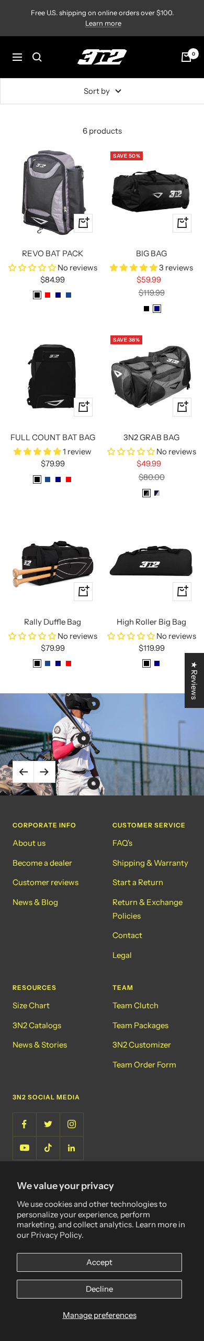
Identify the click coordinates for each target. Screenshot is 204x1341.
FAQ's (122, 843)
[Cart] (186, 57)
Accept (99, 1262)
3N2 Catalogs (37, 1025)
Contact (127, 935)
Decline (99, 1289)
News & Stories (40, 1045)
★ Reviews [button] (194, 680)
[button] (33, 267)
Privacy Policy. (57, 1235)
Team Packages (140, 1025)
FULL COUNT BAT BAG (52, 437)
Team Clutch (135, 1005)
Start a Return (137, 882)
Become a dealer (42, 863)
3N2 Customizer (141, 1045)
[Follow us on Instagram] (71, 1124)
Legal (122, 955)
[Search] (37, 57)
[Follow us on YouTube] (24, 1148)
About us (29, 843)
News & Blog (35, 902)
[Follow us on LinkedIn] (71, 1148)
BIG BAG (151, 253)
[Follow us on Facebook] (24, 1124)
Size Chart (31, 1005)
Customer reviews (45, 882)
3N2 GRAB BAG (151, 437)
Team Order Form (144, 1065)
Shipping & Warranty (150, 863)
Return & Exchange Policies (147, 909)
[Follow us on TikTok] (48, 1148)
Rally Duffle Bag (52, 622)
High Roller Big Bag (151, 622)
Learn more (103, 23)
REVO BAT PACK (52, 253)
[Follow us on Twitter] (48, 1124)
